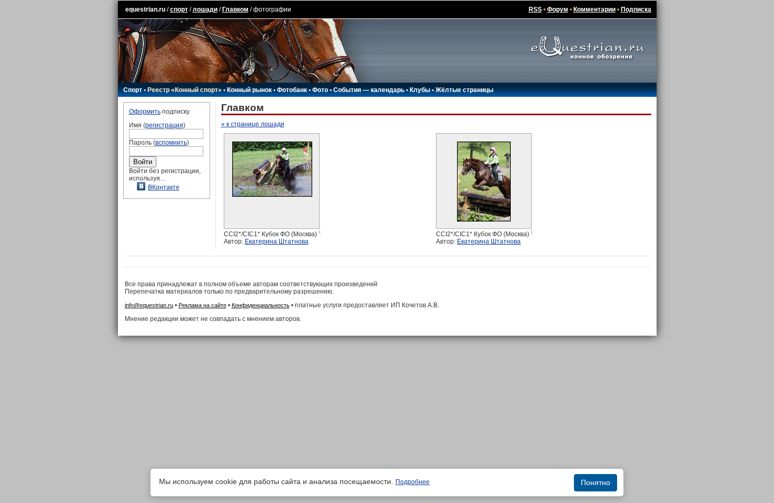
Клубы (420, 90)
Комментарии (594, 9)
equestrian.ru (145, 9)
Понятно (595, 482)
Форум (557, 9)
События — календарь (368, 90)
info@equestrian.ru (149, 305)
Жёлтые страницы (464, 90)
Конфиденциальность (261, 305)
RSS (535, 9)
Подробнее (412, 482)
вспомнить (171, 142)
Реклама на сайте (202, 305)
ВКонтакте (164, 187)
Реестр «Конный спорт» (184, 90)
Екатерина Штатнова (277, 241)
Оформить (145, 111)
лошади (205, 9)
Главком (235, 9)
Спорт (132, 90)
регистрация (164, 125)
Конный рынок (249, 90)
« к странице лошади (252, 124)
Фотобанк (292, 90)
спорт (179, 9)
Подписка (636, 9)
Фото (320, 90)
